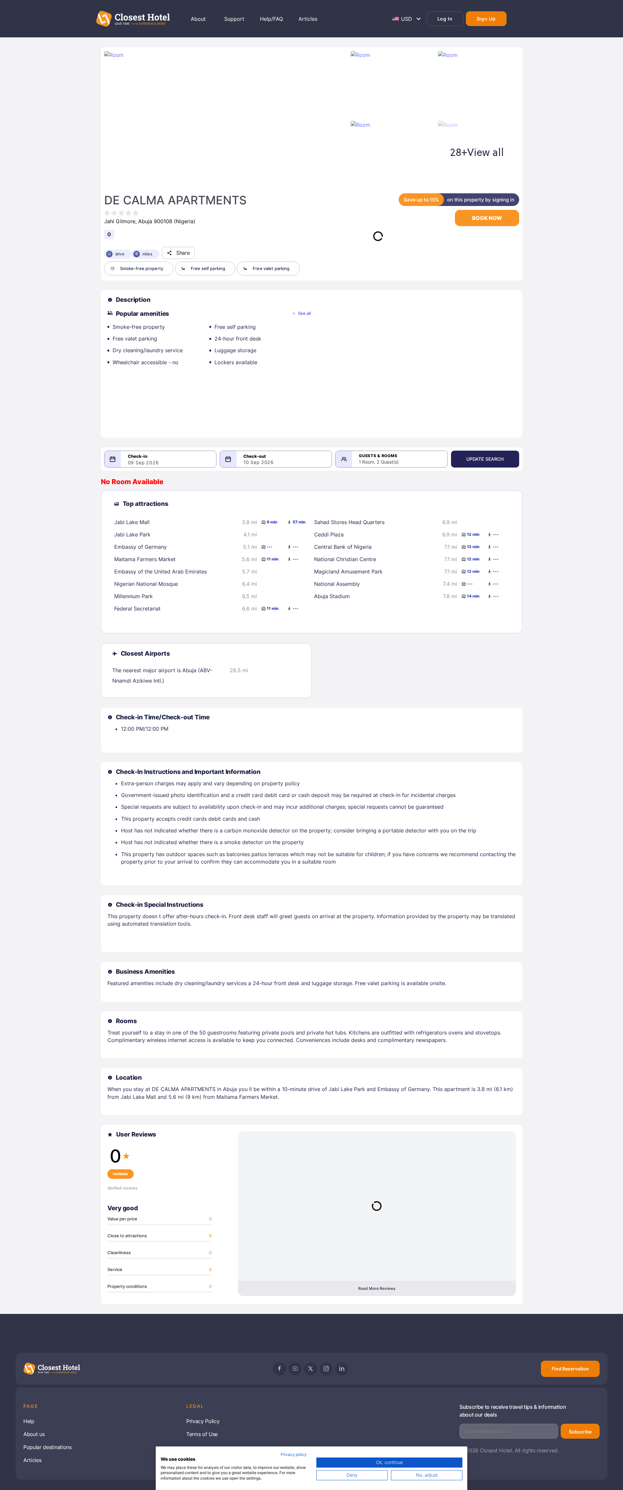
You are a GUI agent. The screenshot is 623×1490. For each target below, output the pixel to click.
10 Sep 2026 (259, 462)
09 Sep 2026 (143, 462)
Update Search (485, 459)
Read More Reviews (376, 1288)
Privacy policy (294, 1454)
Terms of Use (202, 1434)
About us (33, 1434)
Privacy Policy (203, 1421)
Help (28, 1421)
